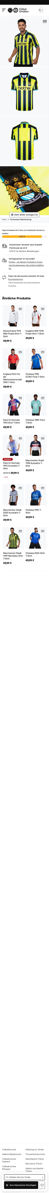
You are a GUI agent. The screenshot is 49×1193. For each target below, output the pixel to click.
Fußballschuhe (9, 1149)
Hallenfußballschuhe (11, 1154)
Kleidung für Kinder (35, 1149)
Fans (4, 219)
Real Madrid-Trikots (35, 1159)
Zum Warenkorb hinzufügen (22, 1185)
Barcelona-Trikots (34, 1163)
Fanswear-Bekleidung (20, 219)
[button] (24, 263)
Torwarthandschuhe (35, 1154)
